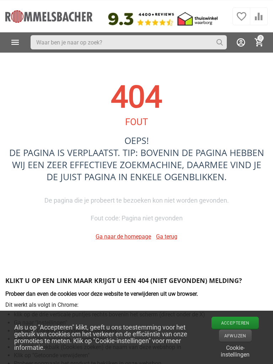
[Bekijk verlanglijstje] (241, 20)
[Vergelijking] (258, 20)
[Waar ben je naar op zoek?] (220, 42)
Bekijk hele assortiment (15, 42)
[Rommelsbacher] (48, 15)
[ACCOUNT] (241, 42)
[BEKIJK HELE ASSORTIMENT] (15, 42)
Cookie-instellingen (235, 350)
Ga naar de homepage (123, 236)
